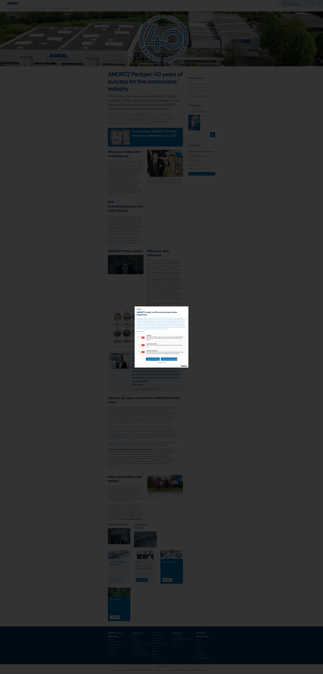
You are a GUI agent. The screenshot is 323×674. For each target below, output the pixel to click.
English (139, 309)
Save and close (161, 362)
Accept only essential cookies (169, 359)
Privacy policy (140, 331)
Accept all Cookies (153, 359)
